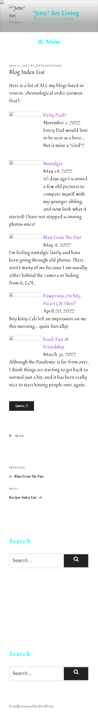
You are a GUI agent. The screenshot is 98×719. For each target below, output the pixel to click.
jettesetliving (49, 65)
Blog (19, 436)
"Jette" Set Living (56, 13)
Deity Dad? (54, 115)
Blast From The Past (62, 237)
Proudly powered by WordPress (31, 706)
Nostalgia (52, 164)
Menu (53, 42)
